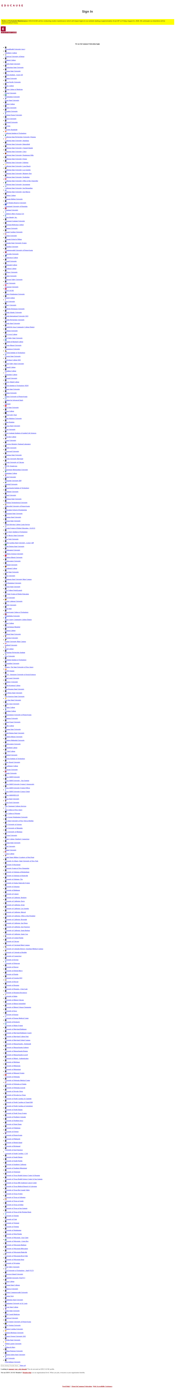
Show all (23, 1365)
